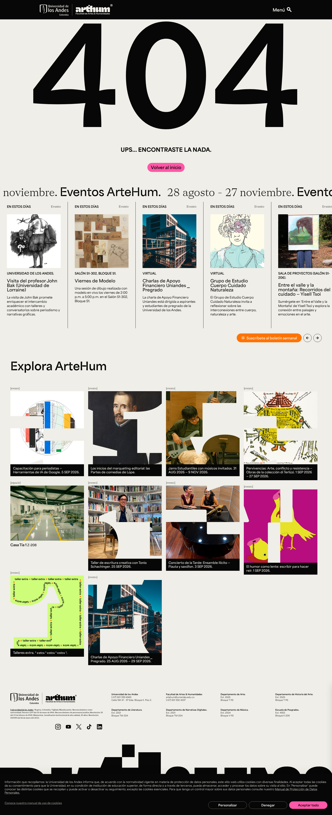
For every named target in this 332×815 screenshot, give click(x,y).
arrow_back (307, 337)
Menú (279, 10)
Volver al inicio (166, 167)
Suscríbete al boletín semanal (272, 338)
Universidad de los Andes (21, 709)
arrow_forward (317, 337)
